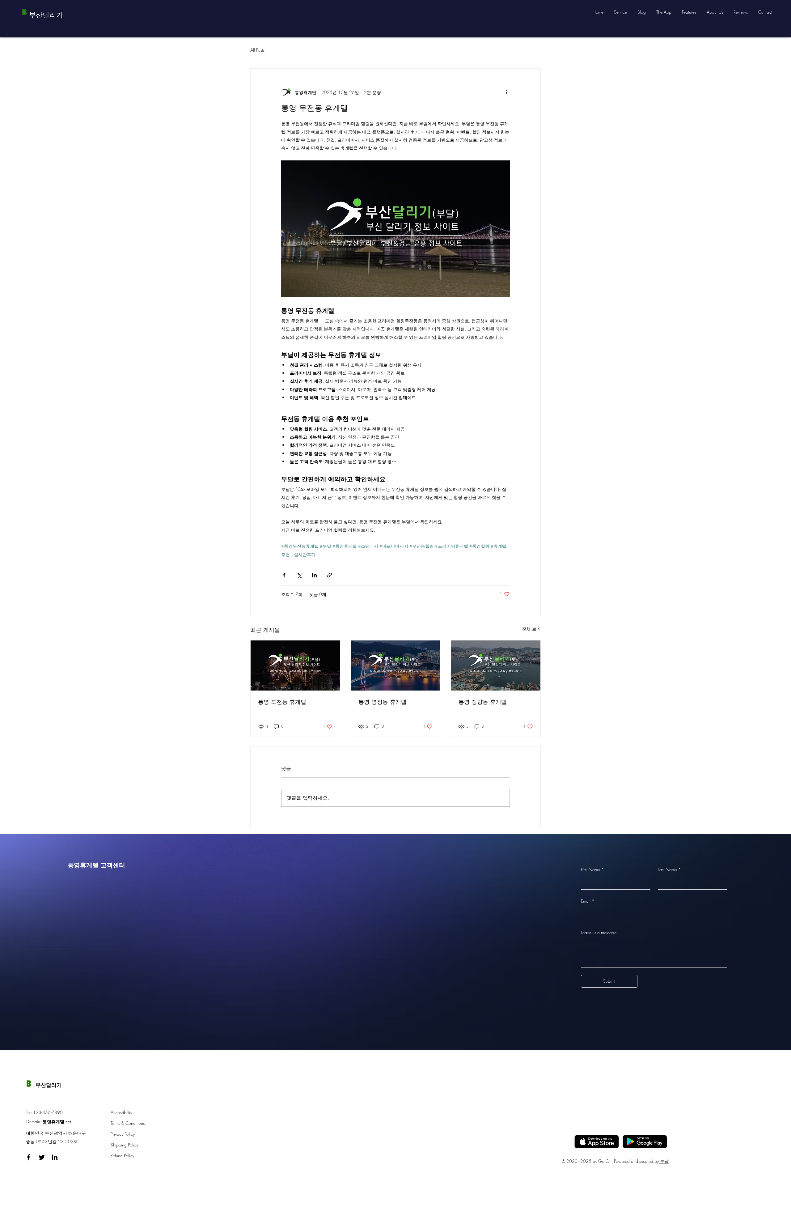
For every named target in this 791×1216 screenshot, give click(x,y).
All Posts (257, 50)
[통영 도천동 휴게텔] (295, 665)
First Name (592, 869)
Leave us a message (598, 932)
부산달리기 (49, 1085)
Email (587, 901)
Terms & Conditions (128, 1123)
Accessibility (121, 1112)
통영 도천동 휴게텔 (282, 701)
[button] (621, 12)
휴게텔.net (61, 1122)
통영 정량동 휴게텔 (483, 701)
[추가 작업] (506, 92)
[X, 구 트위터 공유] (299, 575)
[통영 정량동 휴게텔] (495, 665)
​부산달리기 (46, 15)
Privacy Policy (123, 1134)
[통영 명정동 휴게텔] (395, 665)
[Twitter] (42, 1157)
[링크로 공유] (329, 575)
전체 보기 (531, 629)
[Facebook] (29, 1157)
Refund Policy (122, 1156)
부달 (664, 1161)
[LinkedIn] (55, 1157)
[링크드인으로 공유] (314, 575)
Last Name (669, 869)
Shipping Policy (124, 1145)
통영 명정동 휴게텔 (382, 701)
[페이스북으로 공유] (284, 575)
